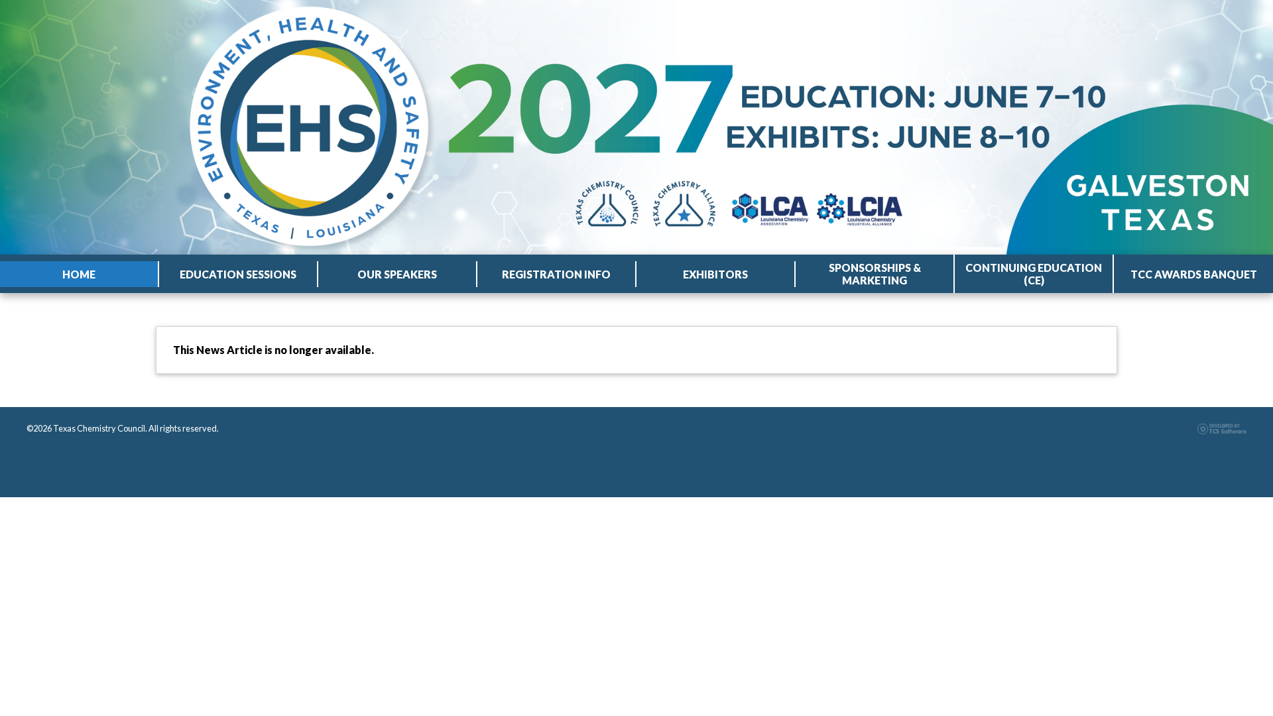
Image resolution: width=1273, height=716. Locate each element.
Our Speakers (397, 274)
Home (78, 274)
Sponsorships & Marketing (875, 273)
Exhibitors (715, 274)
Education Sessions (238, 274)
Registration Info (556, 274)
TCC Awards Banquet (1193, 274)
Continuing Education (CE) (1033, 273)
